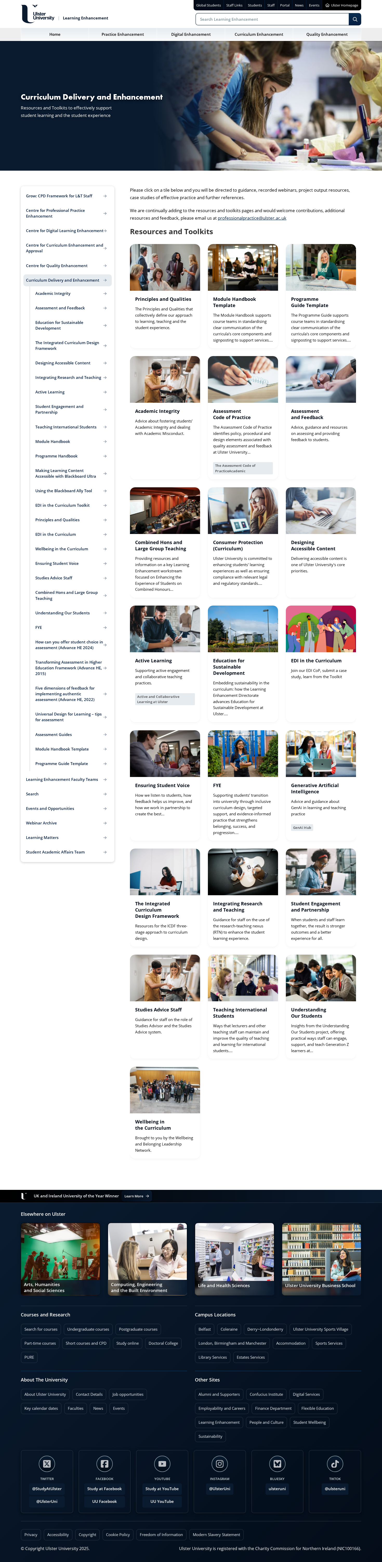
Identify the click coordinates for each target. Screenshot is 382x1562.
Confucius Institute (264, 1393)
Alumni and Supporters (217, 1393)
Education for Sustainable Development (229, 666)
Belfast (203, 1328)
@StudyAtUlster (47, 1488)
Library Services (211, 1356)
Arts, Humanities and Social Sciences (44, 1288)
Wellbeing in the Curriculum (153, 1125)
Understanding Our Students (308, 1012)
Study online (126, 1342)
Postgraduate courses (136, 1328)
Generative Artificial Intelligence (315, 788)
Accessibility (58, 1534)
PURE (29, 1357)
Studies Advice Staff (158, 1009)
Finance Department (272, 1407)
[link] (165, 296)
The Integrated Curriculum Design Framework (157, 909)
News (96, 1407)
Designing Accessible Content (313, 545)
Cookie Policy (118, 1534)
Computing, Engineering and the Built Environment (139, 1288)
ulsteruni (277, 1488)
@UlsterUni (43, 1500)
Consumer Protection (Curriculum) (238, 545)
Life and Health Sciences (224, 1285)
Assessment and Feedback (307, 414)
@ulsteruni (333, 1487)
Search (355, 19)
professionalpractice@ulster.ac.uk (252, 218)
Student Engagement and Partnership (315, 906)
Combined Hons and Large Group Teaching (160, 545)
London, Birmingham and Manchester (232, 1343)
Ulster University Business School (320, 1285)
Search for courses (40, 1329)
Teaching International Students (240, 1012)
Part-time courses (38, 1342)
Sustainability (208, 1435)
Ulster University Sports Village (320, 1329)
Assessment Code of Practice (232, 414)
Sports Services (327, 1342)
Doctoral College (161, 1342)
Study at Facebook (104, 1488)
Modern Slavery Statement (216, 1534)
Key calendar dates (41, 1408)
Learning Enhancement (217, 1421)
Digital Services (304, 1393)
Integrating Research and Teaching (237, 906)
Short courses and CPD (84, 1342)
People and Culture (265, 1421)
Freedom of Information (161, 1534)
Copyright (87, 1534)
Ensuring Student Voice (162, 785)
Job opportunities (128, 1394)
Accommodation (289, 1342)
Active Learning (153, 660)
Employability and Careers (220, 1407)
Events (117, 1407)
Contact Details (89, 1394)
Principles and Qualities (163, 299)
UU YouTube (162, 1501)
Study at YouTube (162, 1488)
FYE (217, 785)
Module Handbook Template (234, 302)
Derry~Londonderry (263, 1328)
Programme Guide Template (309, 302)
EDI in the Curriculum (316, 660)
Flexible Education (316, 1407)
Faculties (75, 1408)
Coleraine (227, 1328)
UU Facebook (104, 1501)
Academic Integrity (157, 411)
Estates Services (249, 1356)
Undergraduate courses (86, 1328)
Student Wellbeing (308, 1421)
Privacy (30, 1534)
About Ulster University (45, 1394)
